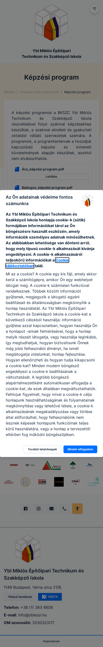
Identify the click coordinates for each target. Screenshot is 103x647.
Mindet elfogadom (80, 449)
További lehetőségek (42, 449)
